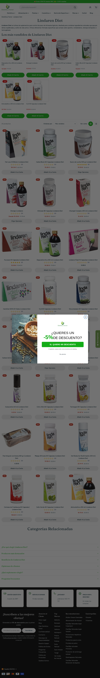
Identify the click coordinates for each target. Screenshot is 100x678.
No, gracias (63, 354)
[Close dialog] (85, 317)
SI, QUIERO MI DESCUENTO (63, 344)
